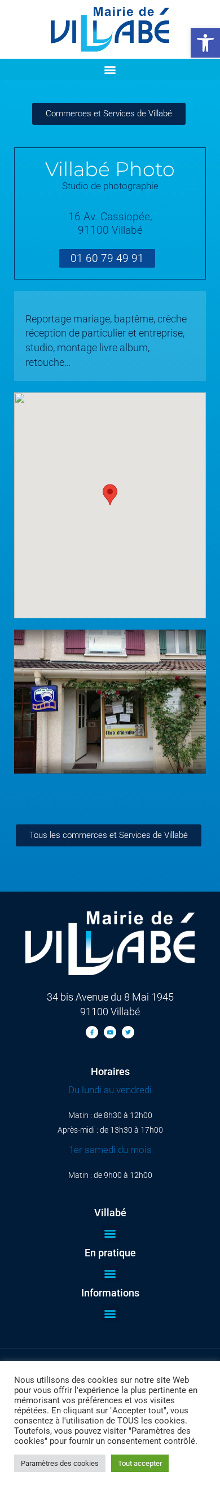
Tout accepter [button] (140, 1463)
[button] (205, 43)
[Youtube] (110, 1032)
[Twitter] (128, 1032)
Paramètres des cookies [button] (60, 1463)
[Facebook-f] (92, 1032)
